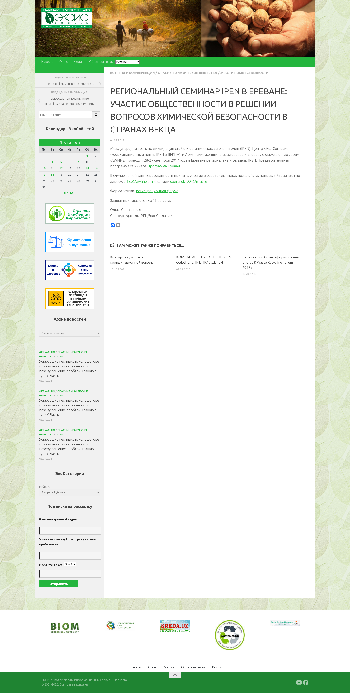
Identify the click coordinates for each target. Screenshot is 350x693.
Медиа (78, 61)
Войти (217, 666)
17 (44, 174)
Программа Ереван (163, 166)
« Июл (68, 192)
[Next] (126, 628)
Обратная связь (101, 61)
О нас (63, 61)
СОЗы (59, 356)
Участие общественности (244, 73)
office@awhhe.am (138, 181)
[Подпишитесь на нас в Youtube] (298, 682)
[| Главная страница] (66, 18)
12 (61, 168)
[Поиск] (96, 114)
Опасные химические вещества (187, 73)
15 (87, 168)
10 (44, 168)
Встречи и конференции (132, 73)
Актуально (47, 352)
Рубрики (45, 486)
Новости (47, 61)
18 (52, 174)
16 (96, 168)
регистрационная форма (157, 191)
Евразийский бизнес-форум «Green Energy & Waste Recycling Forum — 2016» (270, 262)
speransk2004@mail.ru (188, 181)
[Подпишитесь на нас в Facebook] (306, 682)
